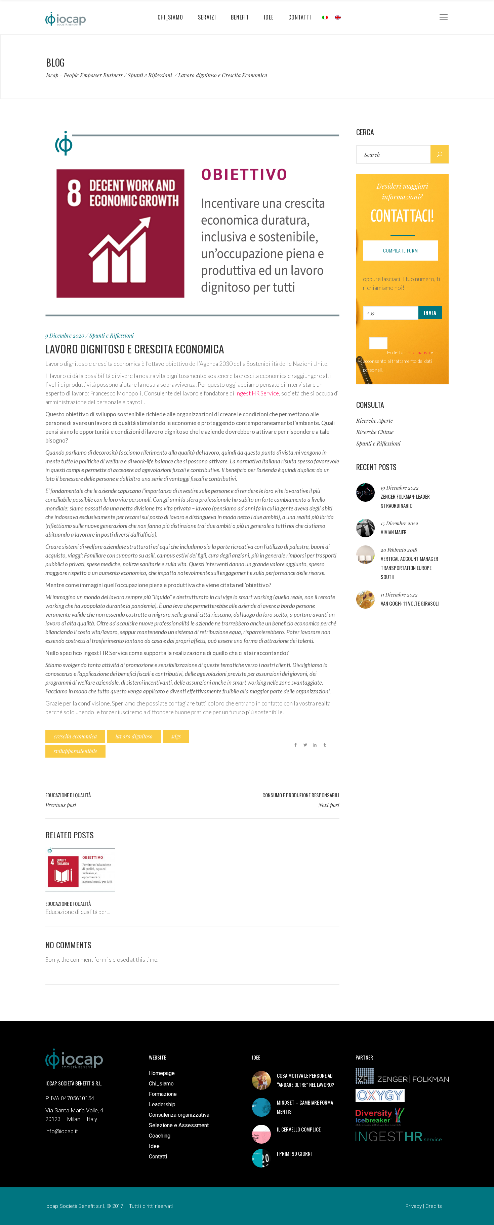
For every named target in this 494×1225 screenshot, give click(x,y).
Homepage (162, 1073)
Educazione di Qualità (68, 795)
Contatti (158, 1156)
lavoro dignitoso (134, 736)
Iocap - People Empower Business (84, 75)
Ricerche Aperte (374, 420)
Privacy (414, 1206)
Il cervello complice (299, 1129)
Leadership (162, 1104)
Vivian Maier (394, 532)
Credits (433, 1206)
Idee (154, 1146)
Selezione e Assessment (179, 1125)
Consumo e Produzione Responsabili (300, 795)
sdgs (176, 736)
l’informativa (417, 352)
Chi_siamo (161, 1083)
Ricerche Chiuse (375, 431)
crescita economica (75, 736)
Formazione (163, 1094)
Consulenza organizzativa (179, 1115)
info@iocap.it (61, 1131)
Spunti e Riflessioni (150, 75)
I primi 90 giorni (294, 1153)
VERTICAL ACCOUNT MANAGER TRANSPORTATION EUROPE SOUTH (409, 567)
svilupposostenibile (75, 751)
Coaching (159, 1136)
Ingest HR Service (257, 393)
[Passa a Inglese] (337, 17)
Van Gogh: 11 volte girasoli (410, 603)
